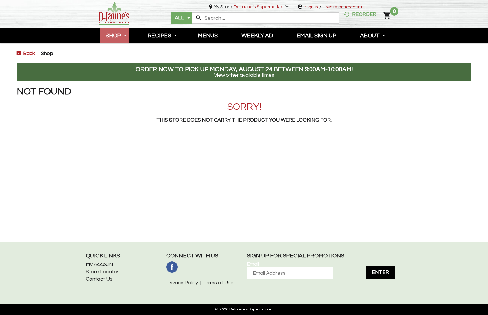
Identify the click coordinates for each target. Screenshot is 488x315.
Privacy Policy (182, 282)
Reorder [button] (364, 14)
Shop (47, 53)
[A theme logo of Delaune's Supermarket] (114, 13)
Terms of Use (218, 282)
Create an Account (343, 7)
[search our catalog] (198, 18)
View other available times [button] (244, 75)
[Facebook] (172, 267)
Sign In (311, 7)
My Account (100, 264)
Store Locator (102, 271)
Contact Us (99, 279)
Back (28, 53)
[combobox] (181, 18)
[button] (261, 7)
